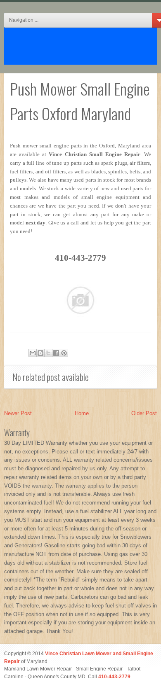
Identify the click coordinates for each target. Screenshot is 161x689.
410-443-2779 (114, 676)
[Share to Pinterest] (64, 353)
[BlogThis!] (40, 353)
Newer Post (18, 413)
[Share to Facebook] (56, 353)
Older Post (144, 413)
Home (82, 413)
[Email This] (32, 353)
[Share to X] (48, 353)
